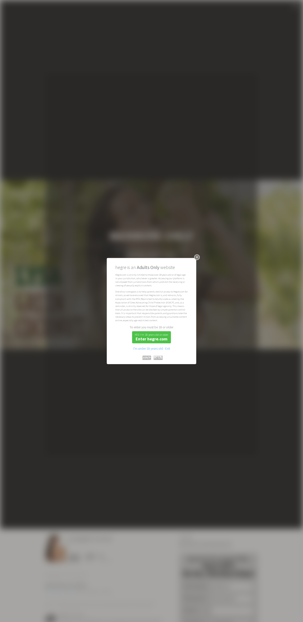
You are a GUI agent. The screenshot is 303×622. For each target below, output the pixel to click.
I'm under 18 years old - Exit (151, 348)
